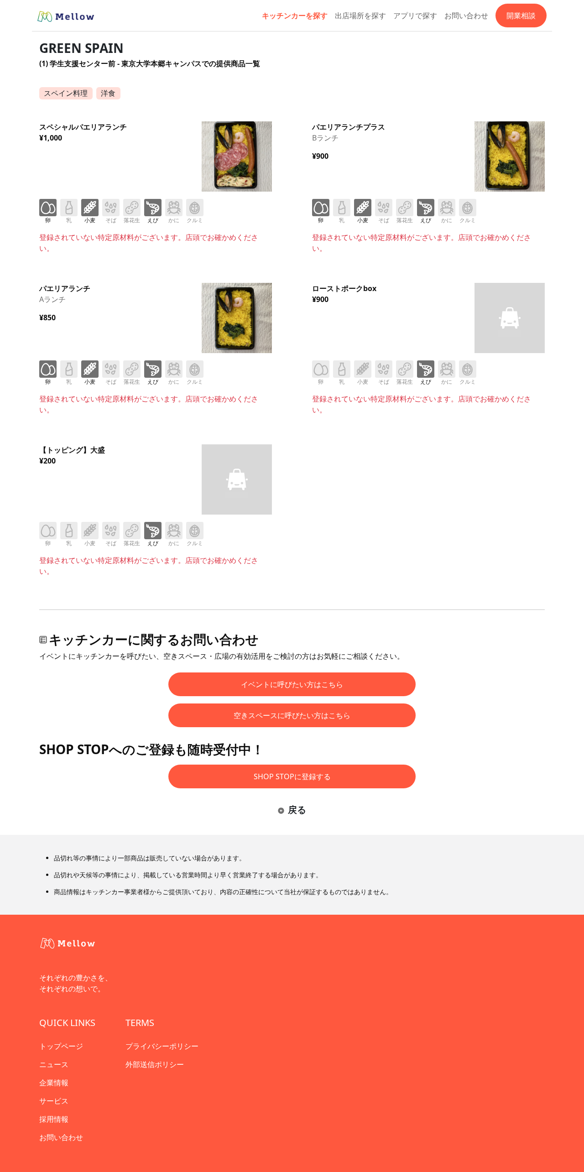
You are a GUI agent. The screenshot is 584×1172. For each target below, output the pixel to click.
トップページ (61, 1046)
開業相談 (521, 15)
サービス (53, 1101)
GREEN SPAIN (81, 48)
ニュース (53, 1064)
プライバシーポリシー (161, 1046)
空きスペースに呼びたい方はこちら (292, 715)
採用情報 (53, 1119)
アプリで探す (415, 15)
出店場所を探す (360, 15)
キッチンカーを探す (295, 15)
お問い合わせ (466, 15)
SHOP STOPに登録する (292, 776)
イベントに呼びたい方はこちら (292, 684)
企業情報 (53, 1083)
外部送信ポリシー (154, 1064)
